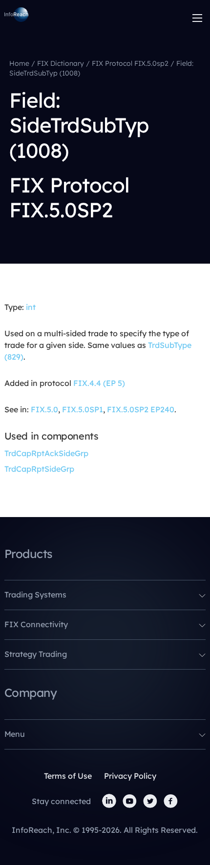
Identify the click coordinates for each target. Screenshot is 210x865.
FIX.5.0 (44, 409)
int (31, 307)
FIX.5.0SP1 (82, 409)
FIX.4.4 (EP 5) (99, 383)
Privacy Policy (130, 776)
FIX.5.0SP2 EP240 (140, 409)
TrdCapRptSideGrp (39, 469)
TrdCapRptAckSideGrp (46, 453)
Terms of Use (68, 776)
